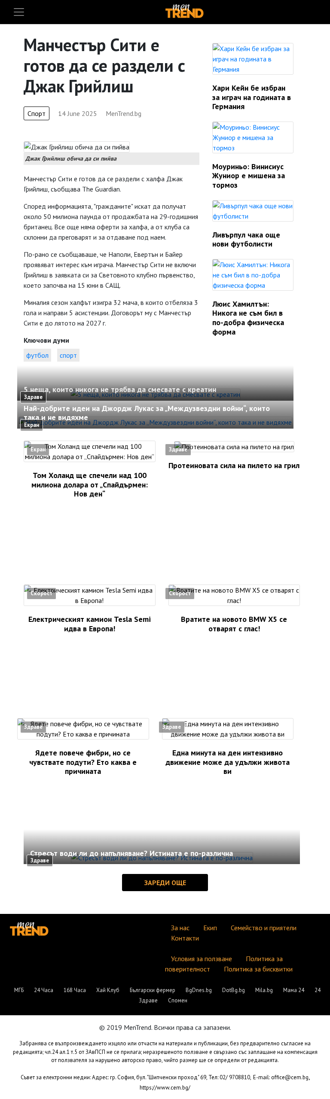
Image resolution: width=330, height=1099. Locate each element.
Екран (31, 425)
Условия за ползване (201, 958)
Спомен (177, 1000)
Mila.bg (264, 990)
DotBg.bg (233, 990)
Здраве (33, 397)
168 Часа (75, 990)
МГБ (19, 990)
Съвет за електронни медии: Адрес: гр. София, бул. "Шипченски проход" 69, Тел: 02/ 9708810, (136, 1077)
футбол (37, 355)
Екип (210, 927)
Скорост (41, 593)
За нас (180, 927)
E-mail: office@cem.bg (281, 1077)
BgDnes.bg (199, 990)
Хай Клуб (107, 990)
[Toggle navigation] (19, 12)
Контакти (185, 938)
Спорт (37, 113)
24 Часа (43, 990)
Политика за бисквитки (258, 969)
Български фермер (152, 990)
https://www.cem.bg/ (165, 1087)
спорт (68, 355)
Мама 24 (293, 990)
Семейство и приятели (263, 927)
